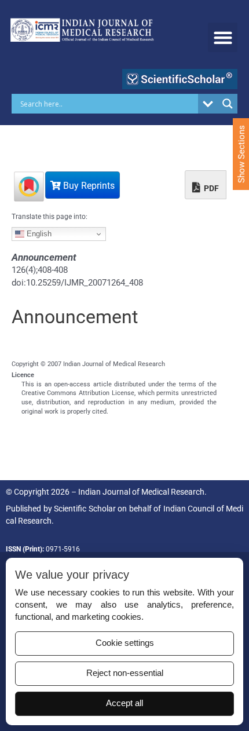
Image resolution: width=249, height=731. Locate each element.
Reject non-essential (124, 673)
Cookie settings (125, 643)
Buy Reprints (88, 185)
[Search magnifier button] (227, 104)
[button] (222, 37)
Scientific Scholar (85, 508)
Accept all (124, 703)
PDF (210, 188)
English (38, 233)
